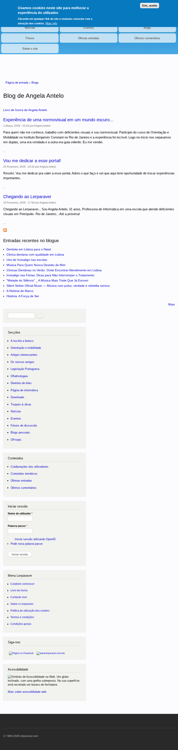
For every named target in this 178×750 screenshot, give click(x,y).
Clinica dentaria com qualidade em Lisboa (35, 254)
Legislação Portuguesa (25, 369)
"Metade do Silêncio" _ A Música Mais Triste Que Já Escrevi (47, 280)
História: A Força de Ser (23, 296)
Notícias (30, 27)
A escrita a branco (22, 340)
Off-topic (16, 439)
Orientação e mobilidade (26, 347)
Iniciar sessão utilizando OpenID (35, 539)
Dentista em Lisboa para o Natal (29, 249)
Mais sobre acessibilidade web (27, 691)
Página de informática (24, 390)
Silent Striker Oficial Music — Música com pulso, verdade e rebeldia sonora (58, 285)
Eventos (88, 27)
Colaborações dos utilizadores (29, 466)
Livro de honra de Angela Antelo (25, 110)
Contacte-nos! (18, 597)
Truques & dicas (21, 404)
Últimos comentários (147, 38)
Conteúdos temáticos (24, 473)
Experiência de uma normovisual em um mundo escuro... (58, 119)
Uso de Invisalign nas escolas (27, 259)
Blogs (147, 27)
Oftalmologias (19, 376)
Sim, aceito (149, 5)
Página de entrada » (18, 82)
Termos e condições (22, 617)
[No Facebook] (21, 652)
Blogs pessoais (20, 432)
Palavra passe (17, 526)
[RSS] (50, 652)
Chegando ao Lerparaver (27, 196)
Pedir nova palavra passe (27, 543)
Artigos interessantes (24, 354)
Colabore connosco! (22, 583)
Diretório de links (21, 383)
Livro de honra (19, 590)
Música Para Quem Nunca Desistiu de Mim (36, 265)
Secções (14, 332)
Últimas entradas (88, 38)
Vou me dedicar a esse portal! (32, 160)
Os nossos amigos (22, 362)
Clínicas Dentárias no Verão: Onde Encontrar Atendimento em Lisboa (54, 270)
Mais (171, 304)
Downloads (17, 397)
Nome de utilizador (20, 513)
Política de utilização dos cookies (29, 610)
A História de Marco (20, 291)
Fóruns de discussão (24, 425)
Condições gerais (20, 623)
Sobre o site (30, 48)
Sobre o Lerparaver (21, 603)
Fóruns (30, 38)
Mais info (51, 23)
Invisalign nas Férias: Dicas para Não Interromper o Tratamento (50, 275)
